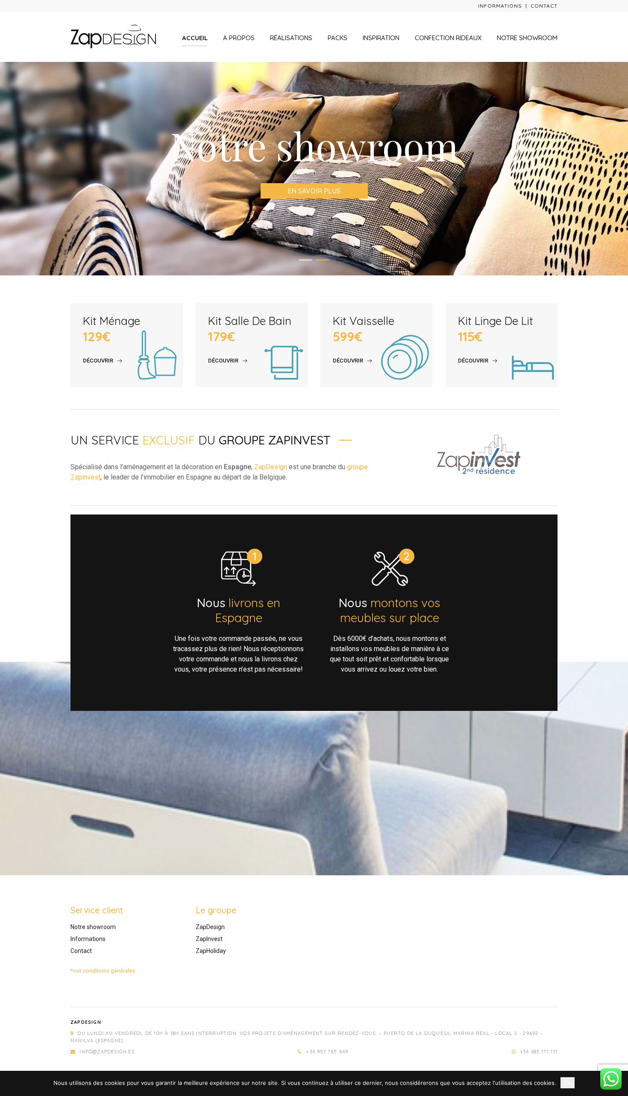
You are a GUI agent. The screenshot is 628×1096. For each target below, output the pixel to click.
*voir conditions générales (102, 970)
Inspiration (381, 38)
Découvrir (98, 360)
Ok (567, 1082)
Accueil (195, 38)
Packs (337, 38)
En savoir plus (314, 191)
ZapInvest (209, 938)
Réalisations (291, 38)
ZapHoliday (211, 950)
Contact (544, 6)
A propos (239, 38)
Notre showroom (527, 38)
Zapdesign (85, 1022)
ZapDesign (270, 467)
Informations (500, 6)
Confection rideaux (448, 38)
